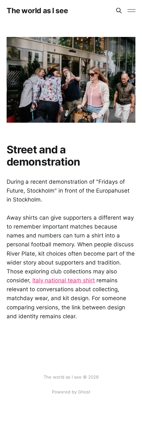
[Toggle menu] (131, 11)
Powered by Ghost (71, 391)
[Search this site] (119, 11)
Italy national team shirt (63, 280)
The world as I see (37, 10)
